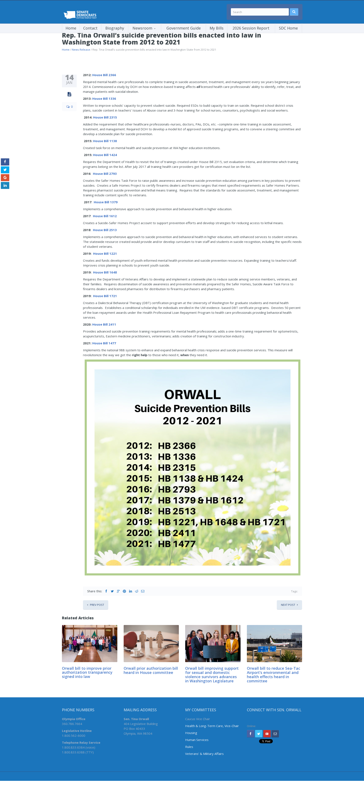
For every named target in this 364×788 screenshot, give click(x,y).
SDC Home (288, 28)
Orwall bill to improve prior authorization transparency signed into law (87, 672)
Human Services (197, 740)
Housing (191, 733)
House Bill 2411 (104, 324)
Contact (90, 28)
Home (71, 28)
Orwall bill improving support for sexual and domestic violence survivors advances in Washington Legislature (212, 674)
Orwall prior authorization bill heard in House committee (151, 670)
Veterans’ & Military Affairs (204, 754)
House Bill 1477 (104, 343)
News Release (81, 49)
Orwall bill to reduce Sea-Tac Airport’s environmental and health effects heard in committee (273, 674)
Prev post (97, 605)
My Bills (216, 28)
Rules (189, 747)
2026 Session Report (251, 28)
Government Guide (183, 28)
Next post (288, 605)
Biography (114, 28)
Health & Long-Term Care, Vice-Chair (212, 726)
